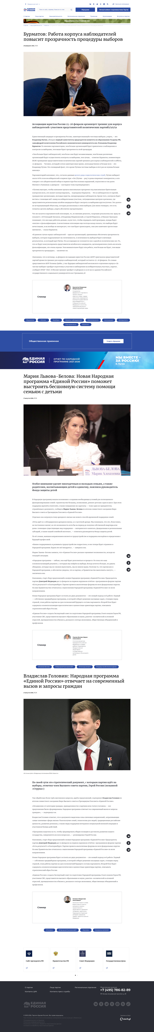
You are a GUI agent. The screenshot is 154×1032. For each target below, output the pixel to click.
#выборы (56, 320)
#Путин (43, 320)
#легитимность (93, 320)
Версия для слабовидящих (122, 4)
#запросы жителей (102, 930)
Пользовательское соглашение (34, 1020)
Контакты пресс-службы (60, 992)
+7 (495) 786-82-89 (115, 990)
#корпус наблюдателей (74, 320)
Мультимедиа (107, 16)
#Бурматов (30, 320)
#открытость (123, 320)
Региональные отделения (76, 16)
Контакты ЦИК (31, 992)
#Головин (49, 930)
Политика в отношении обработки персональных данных (42, 1024)
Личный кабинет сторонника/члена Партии (113, 10)
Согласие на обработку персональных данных (39, 1025)
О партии (27, 16)
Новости (46, 25)
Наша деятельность (55, 16)
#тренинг (85, 324)
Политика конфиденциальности (34, 1022)
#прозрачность (71, 324)
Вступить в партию (123, 16)
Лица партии (39, 16)
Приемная (93, 16)
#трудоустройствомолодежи (106, 667)
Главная (26, 25)
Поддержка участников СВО (77, 21)
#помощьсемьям (84, 667)
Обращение (85, 10)
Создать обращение (113, 341)
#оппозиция (108, 320)
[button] (75, 975)
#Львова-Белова (44, 667)
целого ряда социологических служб (90, 175)
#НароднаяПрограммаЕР (64, 667)
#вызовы (86, 930)
